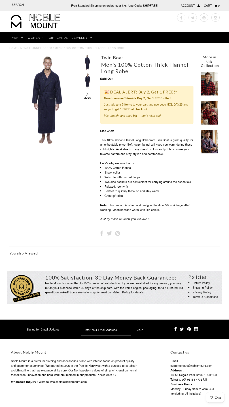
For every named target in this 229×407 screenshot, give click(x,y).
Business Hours (181, 384)
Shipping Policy (203, 287)
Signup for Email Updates (42, 329)
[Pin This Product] (117, 234)
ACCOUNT (188, 5)
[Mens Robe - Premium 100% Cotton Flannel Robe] (209, 152)
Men (15, 37)
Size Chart (107, 131)
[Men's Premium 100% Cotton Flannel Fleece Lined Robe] (209, 94)
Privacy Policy (202, 292)
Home (13, 48)
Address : (177, 370)
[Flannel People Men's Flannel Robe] (209, 123)
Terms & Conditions (205, 297)
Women (34, 37)
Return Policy (121, 292)
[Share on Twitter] (109, 234)
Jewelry (80, 37)
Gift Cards (58, 37)
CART (212, 5)
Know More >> (107, 375)
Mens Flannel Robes (36, 48)
